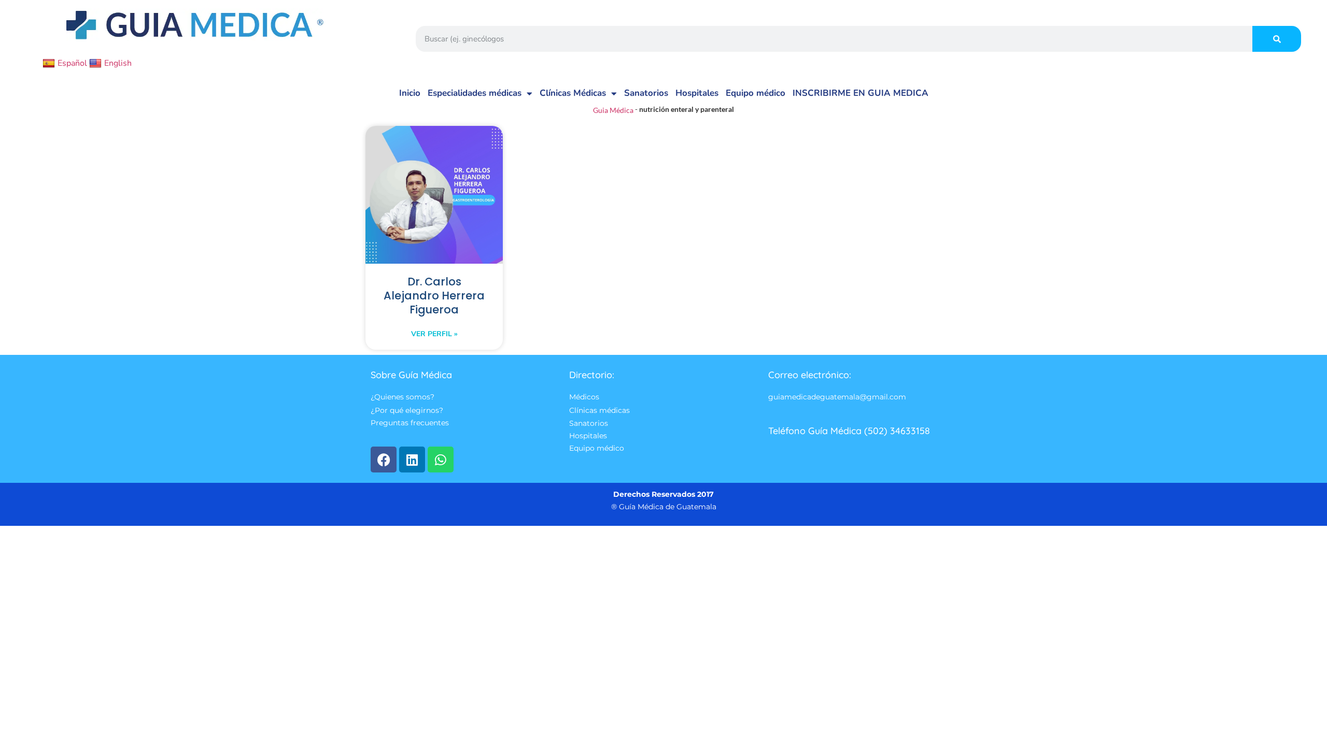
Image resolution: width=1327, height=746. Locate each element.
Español (72, 63)
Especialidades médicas (474, 93)
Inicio (409, 93)
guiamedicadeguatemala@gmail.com (837, 397)
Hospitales (696, 93)
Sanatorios (646, 93)
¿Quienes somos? (402, 397)
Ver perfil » (434, 334)
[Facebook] (384, 459)
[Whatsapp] (441, 459)
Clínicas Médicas (573, 93)
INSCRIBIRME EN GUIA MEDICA (860, 93)
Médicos (584, 397)
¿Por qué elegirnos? (407, 410)
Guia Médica (613, 110)
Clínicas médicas (599, 410)
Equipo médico (755, 93)
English (118, 63)
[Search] (1276, 39)
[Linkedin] (412, 459)
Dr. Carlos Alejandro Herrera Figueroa (434, 295)
